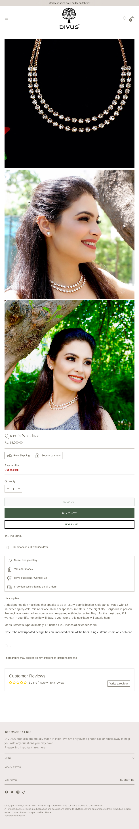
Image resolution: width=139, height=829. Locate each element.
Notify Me (71, 524)
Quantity (10, 481)
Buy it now (69, 513)
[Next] (102, 3)
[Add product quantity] (8, 488)
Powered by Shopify (14, 815)
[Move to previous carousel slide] (123, 709)
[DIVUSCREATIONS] (69, 18)
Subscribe (127, 780)
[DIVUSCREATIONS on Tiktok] (24, 792)
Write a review (118, 683)
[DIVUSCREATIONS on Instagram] (18, 792)
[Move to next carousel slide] (131, 709)
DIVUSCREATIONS (33, 805)
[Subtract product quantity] (19, 488)
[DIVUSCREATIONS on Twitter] (12, 792)
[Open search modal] (125, 18)
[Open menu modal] (6, 18)
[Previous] (37, 3)
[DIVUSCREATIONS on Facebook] (7, 792)
